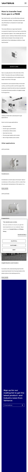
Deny (14, 249)
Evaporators (5, 218)
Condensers (5, 173)
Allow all (14, 241)
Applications (5, 149)
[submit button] (22, 405)
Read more (5, 188)
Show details (22, 234)
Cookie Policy (13, 229)
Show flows (14, 66)
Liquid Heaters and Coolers (10, 263)
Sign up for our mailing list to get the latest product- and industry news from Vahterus (14, 395)
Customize (13, 245)
